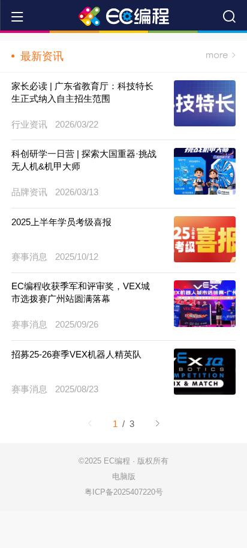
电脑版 (123, 476)
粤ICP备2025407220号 (124, 492)
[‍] (221, 56)
